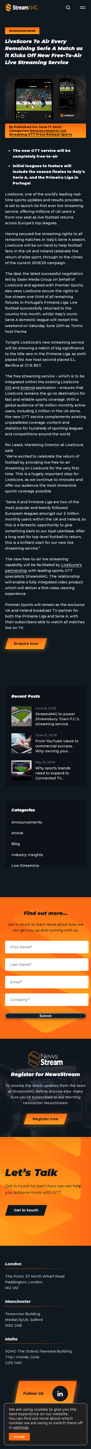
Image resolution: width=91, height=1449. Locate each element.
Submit (45, 1016)
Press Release (48, 134)
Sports (66, 134)
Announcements (44, 131)
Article (17, 833)
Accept (19, 1436)
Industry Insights (27, 855)
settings (21, 1427)
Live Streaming (25, 865)
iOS (8, 387)
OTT (31, 134)
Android (27, 387)
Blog (15, 844)
